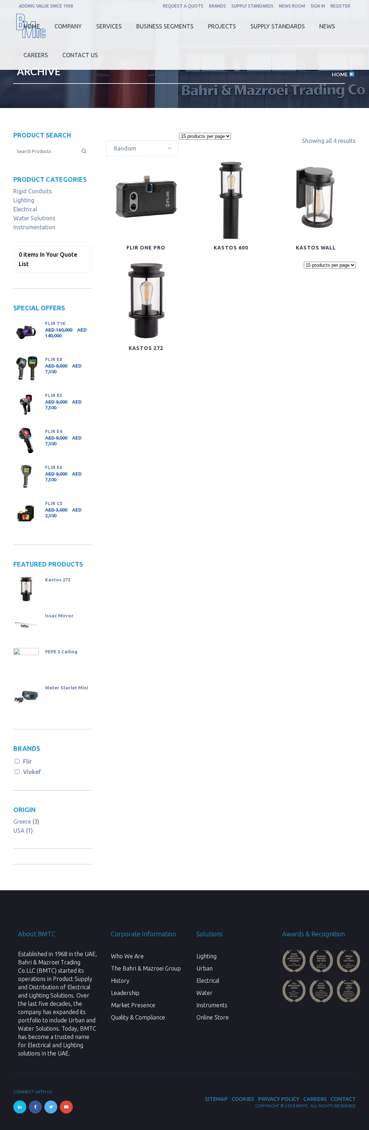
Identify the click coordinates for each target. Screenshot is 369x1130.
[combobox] (142, 148)
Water (204, 993)
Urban (204, 968)
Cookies (243, 1099)
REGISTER (340, 6)
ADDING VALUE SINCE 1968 (46, 6)
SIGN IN (318, 6)
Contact (343, 1099)
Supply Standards (252, 6)
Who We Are (127, 956)
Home (340, 74)
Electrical (25, 209)
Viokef (32, 772)
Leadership (125, 993)
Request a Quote (183, 6)
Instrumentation (34, 227)
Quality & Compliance (138, 1017)
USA (19, 830)
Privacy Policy (278, 1099)
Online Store (212, 1017)
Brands (217, 6)
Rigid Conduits (32, 191)
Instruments (211, 1005)
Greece (22, 821)
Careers (315, 1099)
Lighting (23, 200)
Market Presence (133, 1005)
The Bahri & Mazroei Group (146, 968)
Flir (27, 761)
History (120, 980)
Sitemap (216, 1099)
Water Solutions (34, 218)
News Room (292, 6)
